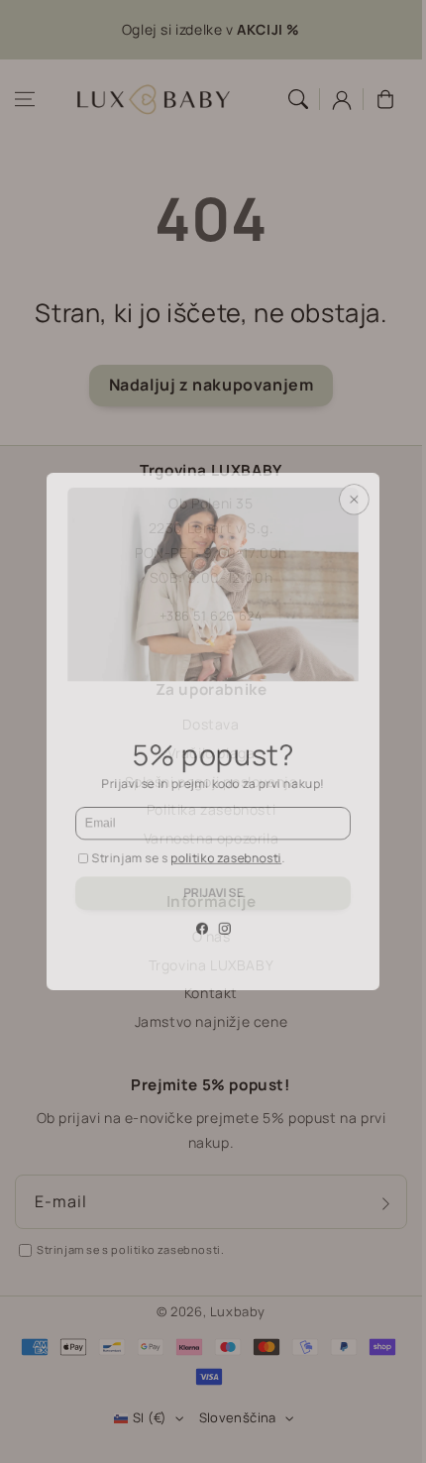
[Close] (374, 466)
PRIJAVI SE (212, 926)
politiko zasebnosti (230, 880)
